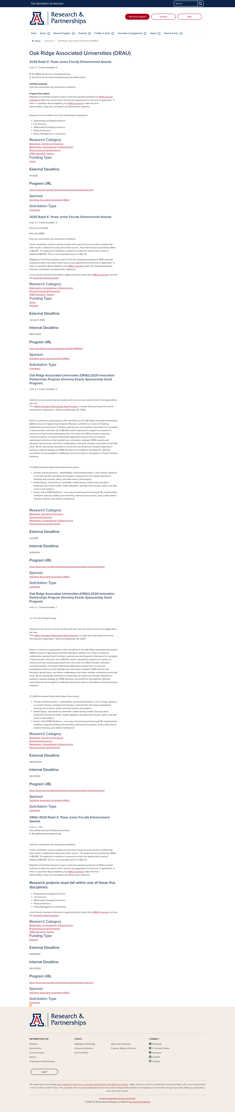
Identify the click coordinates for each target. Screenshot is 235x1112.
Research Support (137, 16)
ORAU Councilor (76, 266)
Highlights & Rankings (84, 1044)
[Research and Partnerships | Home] (57, 18)
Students (82, 33)
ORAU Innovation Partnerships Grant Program (56, 406)
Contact (163, 16)
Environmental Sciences (40, 517)
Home (34, 33)
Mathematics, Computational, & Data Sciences (51, 147)
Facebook (157, 1044)
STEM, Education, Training (41, 153)
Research (33, 305)
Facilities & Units (102, 33)
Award (32, 161)
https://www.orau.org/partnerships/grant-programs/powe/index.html (61, 190)
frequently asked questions (46, 278)
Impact (153, 33)
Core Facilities (81, 1052)
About (43, 33)
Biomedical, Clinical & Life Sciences (46, 143)
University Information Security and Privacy (117, 1098)
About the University (121, 1044)
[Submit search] (201, 4)
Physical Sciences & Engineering (44, 150)
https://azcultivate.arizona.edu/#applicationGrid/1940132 (56, 348)
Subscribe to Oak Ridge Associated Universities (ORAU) (30, 1005)
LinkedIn (156, 1057)
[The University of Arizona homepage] (47, 3)
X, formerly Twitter (161, 1048)
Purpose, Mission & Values (123, 1048)
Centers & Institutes (83, 1048)
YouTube (156, 1061)
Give (189, 16)
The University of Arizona (139, 1102)
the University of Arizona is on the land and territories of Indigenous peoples (93, 1084)
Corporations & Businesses (42, 1061)
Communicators (36, 1052)
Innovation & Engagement (130, 33)
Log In (44, 1071)
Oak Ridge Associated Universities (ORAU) (49, 200)
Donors (32, 1057)
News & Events (171, 33)
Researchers (35, 1048)
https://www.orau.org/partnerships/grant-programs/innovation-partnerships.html (67, 566)
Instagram (157, 1052)
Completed (34, 210)
